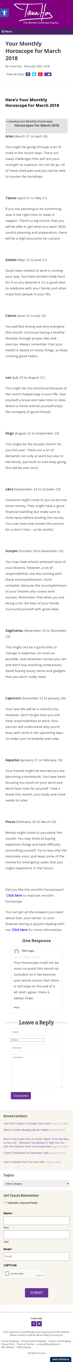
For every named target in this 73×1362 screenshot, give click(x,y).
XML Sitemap (7, 1347)
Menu (8, 31)
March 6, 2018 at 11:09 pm (26, 957)
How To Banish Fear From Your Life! (24, 1162)
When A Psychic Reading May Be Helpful (26, 1129)
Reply (17, 1007)
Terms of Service (25, 1344)
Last (6, 1241)
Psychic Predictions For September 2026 (26, 1152)
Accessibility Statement (48, 1344)
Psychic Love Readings (60, 1341)
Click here (14, 895)
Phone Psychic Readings (33, 1341)
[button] (4, 12)
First (6, 1227)
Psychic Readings (10, 1341)
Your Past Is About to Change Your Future (27, 1123)
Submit (36, 1293)
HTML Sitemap (24, 1347)
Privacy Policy (7, 1344)
